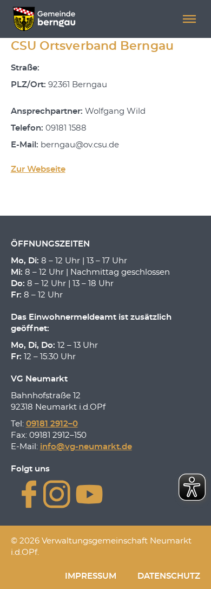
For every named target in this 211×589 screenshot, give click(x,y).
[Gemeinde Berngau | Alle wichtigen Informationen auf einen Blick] (44, 19)
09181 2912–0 (52, 424)
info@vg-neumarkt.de (86, 447)
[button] (189, 18)
